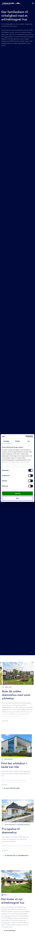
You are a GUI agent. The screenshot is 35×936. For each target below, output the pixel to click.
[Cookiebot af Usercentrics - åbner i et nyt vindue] (25, 436)
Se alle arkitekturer (12, 788)
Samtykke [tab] (6, 441)
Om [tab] (29, 441)
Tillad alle (17, 493)
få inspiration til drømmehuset (16, 855)
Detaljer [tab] (17, 441)
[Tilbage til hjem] (11, 3)
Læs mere (5, 720)
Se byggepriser (9, 930)
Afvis (17, 498)
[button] (33, 3)
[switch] (30, 475)
